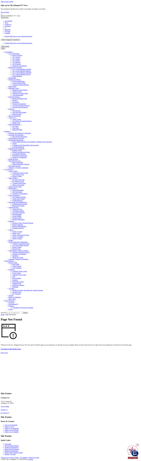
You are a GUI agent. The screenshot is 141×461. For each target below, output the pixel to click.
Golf (13, 276)
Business (7, 131)
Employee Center (34, 457)
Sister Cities (12, 299)
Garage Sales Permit (18, 199)
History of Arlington (14, 297)
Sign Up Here (5, 12)
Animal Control (17, 218)
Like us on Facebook (11, 425)
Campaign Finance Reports (20, 85)
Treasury (15, 100)
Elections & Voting (14, 79)
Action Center (16, 119)
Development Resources (15, 140)
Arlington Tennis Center (19, 271)
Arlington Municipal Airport (20, 252)
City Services (9, 169)
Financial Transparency (19, 104)
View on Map (5, 406)
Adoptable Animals (18, 211)
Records (10, 109)
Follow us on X (9, 427)
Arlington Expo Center (19, 275)
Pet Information (17, 214)
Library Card (16, 233)
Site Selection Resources (19, 136)
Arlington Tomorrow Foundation (18, 259)
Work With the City (14, 161)
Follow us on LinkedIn (12, 432)
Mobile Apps (16, 123)
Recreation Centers (18, 282)
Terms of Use (5, 457)
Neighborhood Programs (19, 204)
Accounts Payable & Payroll (20, 105)
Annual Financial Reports (20, 107)
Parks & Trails (12, 263)
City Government (13, 54)
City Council (16, 57)
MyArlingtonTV (13, 304)
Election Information (18, 81)
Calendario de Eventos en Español (22, 307)
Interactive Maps (17, 130)
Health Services (13, 159)
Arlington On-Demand (19, 254)
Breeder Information (18, 219)
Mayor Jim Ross (17, 55)
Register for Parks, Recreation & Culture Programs (27, 290)
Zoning (14, 143)
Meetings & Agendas (14, 67)
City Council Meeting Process (21, 74)
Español (10, 306)
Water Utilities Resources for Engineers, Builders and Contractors (32, 142)
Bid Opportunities (17, 162)
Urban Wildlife (16, 216)
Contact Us (11, 117)
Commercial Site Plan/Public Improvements (25, 145)
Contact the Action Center (20, 173)
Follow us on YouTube (11, 430)
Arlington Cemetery (18, 285)
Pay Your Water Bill (18, 180)
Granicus (30, 459)
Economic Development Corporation (19, 133)
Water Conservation (18, 185)
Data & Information (14, 124)
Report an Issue (17, 176)
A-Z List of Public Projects (20, 245)
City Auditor (16, 60)
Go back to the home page (11, 349)
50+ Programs (16, 294)
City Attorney (16, 59)
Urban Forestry (16, 266)
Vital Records (16, 111)
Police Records (16, 114)
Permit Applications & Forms (21, 152)
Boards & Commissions (19, 66)
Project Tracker (16, 247)
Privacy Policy (14, 457)
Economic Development (15, 135)
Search (3, 313)
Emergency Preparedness (20, 193)
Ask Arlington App (18, 174)
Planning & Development (16, 149)
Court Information (17, 95)
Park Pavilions (16, 278)
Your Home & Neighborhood (17, 202)
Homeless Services (18, 228)
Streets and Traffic (17, 257)
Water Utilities (12, 178)
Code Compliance (13, 195)
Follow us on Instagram (12, 428)
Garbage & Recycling (15, 187)
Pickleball (15, 287)
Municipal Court (13, 88)
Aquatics (15, 280)
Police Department (18, 190)
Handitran (15, 256)
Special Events (16, 292)
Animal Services (17, 209)
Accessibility (24, 457)
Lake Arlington (16, 268)
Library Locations (17, 237)
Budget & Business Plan (19, 98)
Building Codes (17, 150)
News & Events (9, 301)
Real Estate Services (14, 166)
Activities (11, 288)
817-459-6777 (5, 413)
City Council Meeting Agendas (21, 69)
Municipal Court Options (19, 90)
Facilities (11, 269)
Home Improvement (18, 206)
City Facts (15, 126)
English (18, 36)
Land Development (18, 147)
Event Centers (16, 273)
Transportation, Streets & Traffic (18, 250)
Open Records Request (19, 112)
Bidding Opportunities (11, 451)
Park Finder (15, 264)
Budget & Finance (14, 97)
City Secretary (16, 64)
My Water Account (18, 181)
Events (10, 309)
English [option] (18, 43)
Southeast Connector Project (20, 244)
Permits (10, 240)
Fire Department (17, 192)
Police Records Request (12, 449)
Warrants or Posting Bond (20, 93)
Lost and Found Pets (18, 212)
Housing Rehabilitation (19, 226)
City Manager (16, 62)
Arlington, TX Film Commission (18, 168)
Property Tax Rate (10, 454)
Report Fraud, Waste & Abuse (14, 452)
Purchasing (15, 102)
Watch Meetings (17, 76)
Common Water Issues (19, 183)
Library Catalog (17, 238)
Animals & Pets (13, 207)
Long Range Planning (19, 154)
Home (3, 314)
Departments (12, 78)
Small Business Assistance (16, 138)
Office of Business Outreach (20, 164)
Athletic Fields (16, 283)
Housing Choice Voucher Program (22, 223)
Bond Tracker (16, 249)
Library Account (17, 231)
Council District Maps (19, 83)
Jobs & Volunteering (14, 116)
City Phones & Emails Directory (22, 121)
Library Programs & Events (20, 235)
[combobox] (10, 40)
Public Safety (12, 86)
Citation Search (17, 92)
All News (11, 302)
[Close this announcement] (1, 14)
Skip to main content (7, 1)
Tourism (10, 295)
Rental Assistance (17, 225)
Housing (11, 221)
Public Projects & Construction (17, 242)
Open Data (15, 128)
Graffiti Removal (17, 200)
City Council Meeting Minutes (21, 71)
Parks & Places (9, 261)
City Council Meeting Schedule (21, 73)
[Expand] (13, 52)
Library (10, 230)
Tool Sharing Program (19, 197)
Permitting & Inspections (19, 155)
